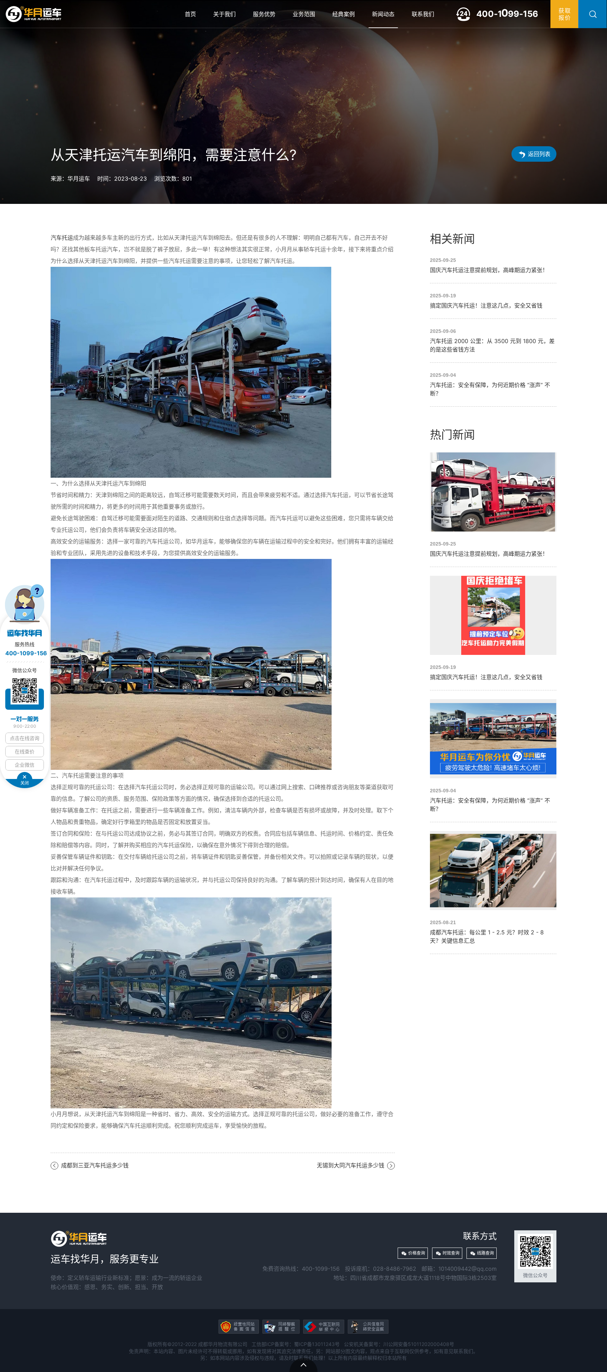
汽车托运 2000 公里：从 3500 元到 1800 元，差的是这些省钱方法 (493, 340)
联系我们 (423, 14)
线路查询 (485, 1253)
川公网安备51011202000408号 (418, 1344)
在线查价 (24, 751)
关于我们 (224, 14)
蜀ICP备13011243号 (317, 1344)
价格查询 (416, 1253)
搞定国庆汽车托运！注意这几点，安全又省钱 (493, 300)
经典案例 (343, 14)
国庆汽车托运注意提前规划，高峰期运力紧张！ (493, 265)
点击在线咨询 (24, 738)
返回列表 (539, 153)
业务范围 (304, 14)
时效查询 (451, 1253)
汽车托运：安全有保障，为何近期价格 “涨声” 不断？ (493, 384)
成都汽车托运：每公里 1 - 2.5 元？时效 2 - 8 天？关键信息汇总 (493, 888)
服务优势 (264, 14)
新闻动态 (383, 14)
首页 (190, 14)
